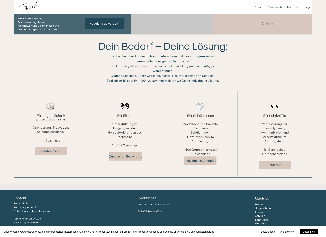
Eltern (259, 212)
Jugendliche (263, 208)
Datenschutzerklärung (202, 231)
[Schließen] (322, 231)
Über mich (261, 223)
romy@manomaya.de (27, 218)
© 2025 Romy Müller (151, 211)
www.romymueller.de (26, 222)
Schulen (260, 215)
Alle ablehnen (287, 231)
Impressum (145, 204)
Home (259, 204)
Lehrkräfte (261, 219)
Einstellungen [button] (267, 231)
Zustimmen (309, 231)
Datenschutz (163, 204)
